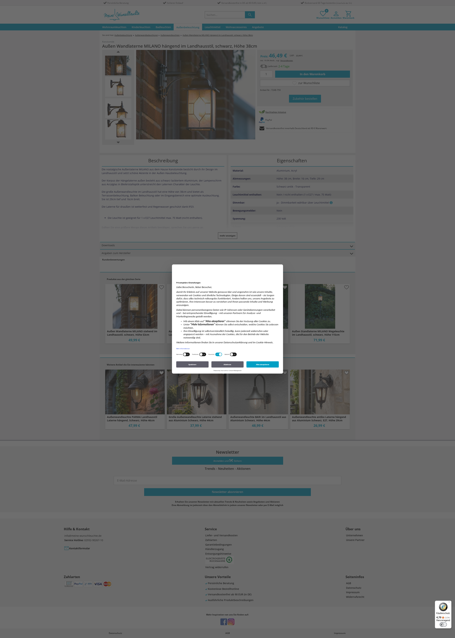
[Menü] (449, 603)
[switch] (443, 624)
